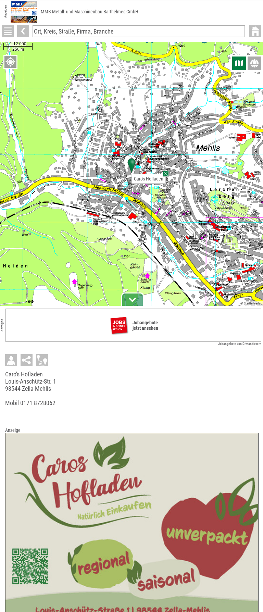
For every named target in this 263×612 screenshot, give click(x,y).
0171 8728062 (37, 403)
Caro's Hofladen (148, 179)
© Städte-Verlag (251, 303)
